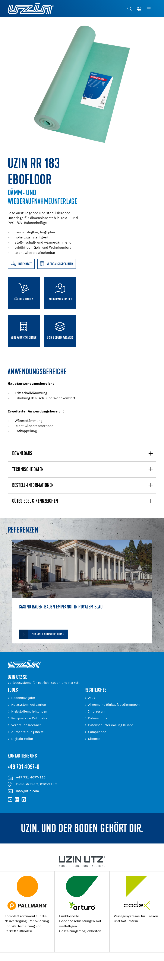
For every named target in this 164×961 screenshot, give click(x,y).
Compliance (97, 732)
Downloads (22, 453)
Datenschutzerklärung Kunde (110, 725)
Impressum (97, 711)
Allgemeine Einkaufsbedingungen (114, 704)
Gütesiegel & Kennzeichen (35, 501)
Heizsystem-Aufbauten (28, 704)
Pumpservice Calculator (29, 718)
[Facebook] (23, 799)
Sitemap (94, 738)
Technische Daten (28, 469)
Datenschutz (97, 718)
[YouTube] (10, 799)
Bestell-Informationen (33, 485)
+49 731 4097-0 (24, 767)
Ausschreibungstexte (27, 732)
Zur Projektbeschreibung (48, 634)
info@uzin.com (27, 791)
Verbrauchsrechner (26, 725)
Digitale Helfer (22, 738)
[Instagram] (17, 799)
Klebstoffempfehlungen (29, 711)
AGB (91, 698)
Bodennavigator (23, 698)
